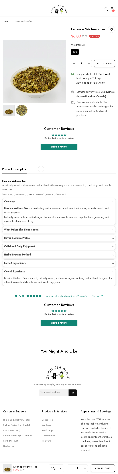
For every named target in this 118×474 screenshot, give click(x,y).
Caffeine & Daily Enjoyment (19, 246)
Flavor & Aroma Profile (17, 238)
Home (5, 21)
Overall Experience (14, 271)
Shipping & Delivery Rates (16, 419)
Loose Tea (47, 419)
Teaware (46, 440)
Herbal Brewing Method (17, 254)
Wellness (46, 425)
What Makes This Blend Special (21, 229)
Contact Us (8, 446)
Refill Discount (10, 440)
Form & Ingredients (15, 263)
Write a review (59, 146)
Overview (9, 201)
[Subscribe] (73, 392)
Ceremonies (48, 435)
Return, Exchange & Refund (17, 435)
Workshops (47, 430)
